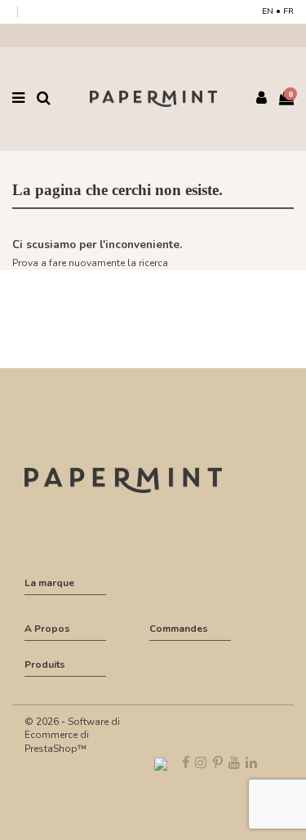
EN (267, 11)
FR (288, 11)
